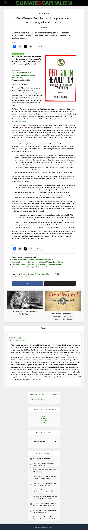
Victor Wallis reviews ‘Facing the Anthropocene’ (29, 267)
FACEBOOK (44, 418)
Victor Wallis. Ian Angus (25, 277)
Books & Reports (27, 274)
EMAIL (44, 416)
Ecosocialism (40, 274)
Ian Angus (36, 490)
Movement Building (53, 274)
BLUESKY (44, 420)
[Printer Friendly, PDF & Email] (18, 54)
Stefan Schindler (15, 338)
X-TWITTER (44, 422)
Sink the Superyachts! (45, 458)
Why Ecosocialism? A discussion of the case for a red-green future (36, 264)
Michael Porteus (37, 517)
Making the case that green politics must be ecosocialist (32, 259)
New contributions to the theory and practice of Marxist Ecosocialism (37, 262)
